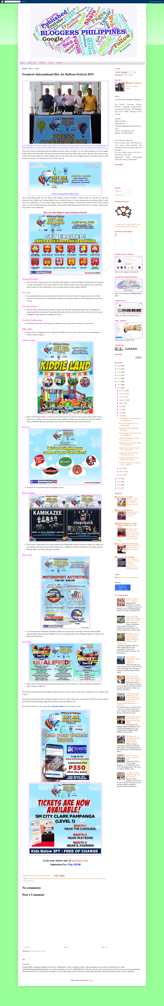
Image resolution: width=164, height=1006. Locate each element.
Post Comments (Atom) (38, 951)
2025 (119, 369)
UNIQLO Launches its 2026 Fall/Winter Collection (133, 514)
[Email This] (55, 876)
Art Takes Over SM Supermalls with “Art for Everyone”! (133, 775)
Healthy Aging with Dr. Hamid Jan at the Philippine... (130, 434)
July (120, 406)
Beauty (51, 62)
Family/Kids (78, 878)
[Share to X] (59, 876)
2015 (119, 488)
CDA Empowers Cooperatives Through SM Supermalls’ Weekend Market (133, 739)
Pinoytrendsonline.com (125, 510)
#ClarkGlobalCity (33, 878)
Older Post (104, 947)
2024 (119, 372)
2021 (119, 381)
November (122, 394)
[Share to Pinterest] (63, 876)
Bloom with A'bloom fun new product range (128, 424)
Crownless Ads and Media (126, 557)
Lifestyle (31, 881)
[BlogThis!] (57, 876)
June (120, 409)
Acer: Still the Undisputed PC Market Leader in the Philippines (133, 659)
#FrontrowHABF (44, 878)
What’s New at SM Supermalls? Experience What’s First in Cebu (133, 618)
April (121, 416)
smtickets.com (80, 860)
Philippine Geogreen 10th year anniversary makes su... (128, 454)
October (122, 397)
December (122, 390)
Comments (121, 195)
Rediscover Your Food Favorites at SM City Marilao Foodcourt (133, 547)
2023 (119, 375)
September (122, 400)
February (122, 471)
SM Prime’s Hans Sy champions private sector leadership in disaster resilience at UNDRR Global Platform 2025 (128, 638)
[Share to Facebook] (61, 876)
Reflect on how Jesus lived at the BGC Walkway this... (129, 449)
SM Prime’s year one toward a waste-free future (132, 757)
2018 (119, 479)
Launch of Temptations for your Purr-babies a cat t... (129, 439)
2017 (119, 482)
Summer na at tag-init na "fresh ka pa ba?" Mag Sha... (130, 463)
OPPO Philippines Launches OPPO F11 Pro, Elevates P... (130, 444)
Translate (130, 75)
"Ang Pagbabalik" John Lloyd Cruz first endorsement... (130, 419)
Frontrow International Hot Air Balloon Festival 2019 (128, 458)
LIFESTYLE (32, 62)
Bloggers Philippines (135, 83)
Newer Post (26, 947)
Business (59, 62)
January (122, 475)
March (121, 468)
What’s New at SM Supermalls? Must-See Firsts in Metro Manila (133, 678)
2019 (119, 388)
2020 (119, 385)
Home (22, 62)
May (120, 413)
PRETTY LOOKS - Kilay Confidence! (132, 600)
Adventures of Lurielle (124, 497)
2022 (119, 378)
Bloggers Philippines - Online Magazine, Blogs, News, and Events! (127, 525)
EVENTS (42, 62)
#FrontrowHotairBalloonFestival (60, 878)
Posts (119, 191)
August (121, 403)
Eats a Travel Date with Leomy (127, 544)
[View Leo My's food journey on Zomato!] (127, 577)
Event (72, 878)
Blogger (90, 980)
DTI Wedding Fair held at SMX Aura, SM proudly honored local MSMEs (133, 719)
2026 (119, 366)
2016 (119, 485)
